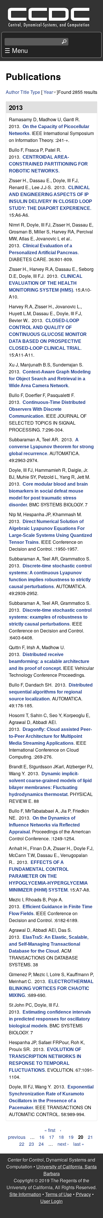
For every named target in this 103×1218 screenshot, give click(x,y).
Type (35, 92)
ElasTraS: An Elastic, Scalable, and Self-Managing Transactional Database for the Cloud (48, 944)
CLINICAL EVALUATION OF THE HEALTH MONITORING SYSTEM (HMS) (45, 283)
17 (51, 1137)
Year (48, 92)
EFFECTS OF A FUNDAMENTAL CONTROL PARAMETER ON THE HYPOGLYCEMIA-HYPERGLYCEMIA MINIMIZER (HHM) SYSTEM (48, 876)
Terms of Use (58, 1194)
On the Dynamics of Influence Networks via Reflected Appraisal (44, 825)
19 (71, 1137)
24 (41, 1144)
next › (63, 1144)
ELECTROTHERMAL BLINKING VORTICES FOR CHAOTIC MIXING (51, 988)
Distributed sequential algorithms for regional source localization (51, 692)
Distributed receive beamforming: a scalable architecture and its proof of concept (49, 661)
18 (61, 1137)
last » (78, 1144)
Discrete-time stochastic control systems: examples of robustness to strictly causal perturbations (50, 617)
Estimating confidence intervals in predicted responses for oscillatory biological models (50, 1019)
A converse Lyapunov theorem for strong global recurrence (51, 446)
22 (21, 1144)
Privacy (83, 1194)
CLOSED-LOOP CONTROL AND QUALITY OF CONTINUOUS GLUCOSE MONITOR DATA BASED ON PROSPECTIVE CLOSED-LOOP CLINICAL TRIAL (48, 334)
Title (24, 92)
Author (12, 92)
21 (90, 1137)
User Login (51, 1201)
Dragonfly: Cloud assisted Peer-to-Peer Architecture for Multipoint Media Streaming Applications (50, 736)
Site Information (25, 1194)
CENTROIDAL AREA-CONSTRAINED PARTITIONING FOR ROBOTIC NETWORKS (48, 164)
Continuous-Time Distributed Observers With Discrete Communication (47, 409)
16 (41, 1137)
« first (49, 1130)
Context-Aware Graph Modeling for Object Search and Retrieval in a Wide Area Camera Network (50, 378)
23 (31, 1144)
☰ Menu (16, 50)
